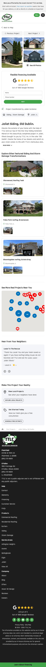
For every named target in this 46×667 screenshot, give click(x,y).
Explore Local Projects (13, 400)
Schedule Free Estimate (13, 421)
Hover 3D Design (8, 589)
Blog (3, 580)
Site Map (28, 625)
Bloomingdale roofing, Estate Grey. (17, 259)
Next (23, 102)
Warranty (5, 495)
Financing (5, 499)
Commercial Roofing (9, 517)
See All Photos (35, 65)
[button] (35, 295)
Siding (4, 531)
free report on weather (24, 6)
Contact (5, 490)
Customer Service (8, 504)
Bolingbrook (6, 553)
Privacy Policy (19, 625)
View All (5, 566)
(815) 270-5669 (9, 454)
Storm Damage (7, 535)
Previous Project (13, 33)
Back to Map (8, 27)
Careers (4, 598)
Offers (4, 584)
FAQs (4, 508)
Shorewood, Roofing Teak (13, 180)
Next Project (33, 33)
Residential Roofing (9, 522)
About (4, 575)
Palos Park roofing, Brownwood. (16, 220)
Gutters (4, 526)
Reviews (5, 593)
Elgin (3, 557)
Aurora (4, 548)
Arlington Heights (8, 544)
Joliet (4, 562)
